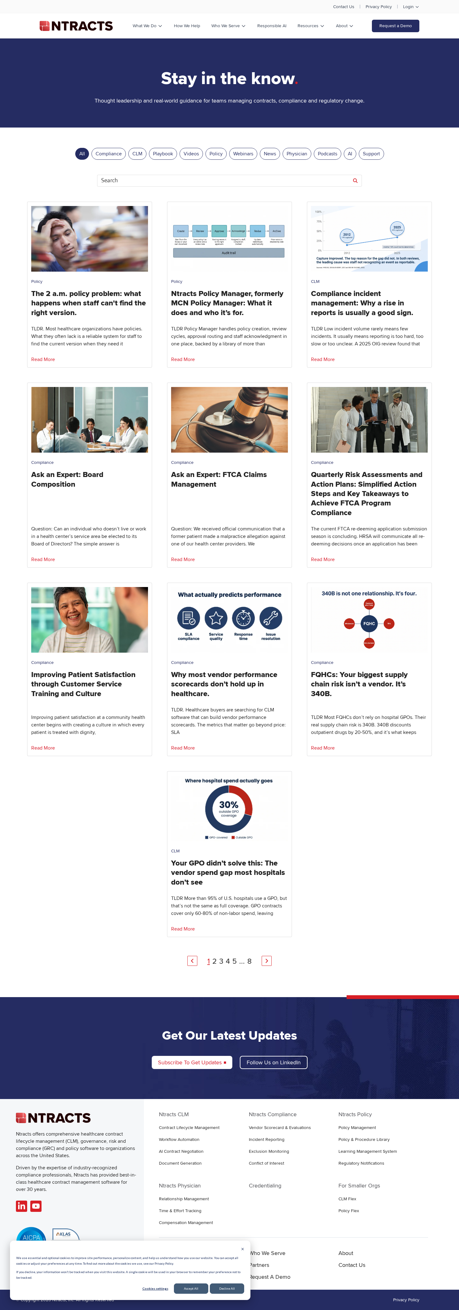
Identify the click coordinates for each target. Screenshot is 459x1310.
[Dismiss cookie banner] (242, 1249)
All (82, 154)
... (242, 961)
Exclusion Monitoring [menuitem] (269, 1151)
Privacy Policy (379, 6)
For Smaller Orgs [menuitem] (359, 1185)
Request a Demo (395, 25)
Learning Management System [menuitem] (367, 1151)
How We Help (187, 25)
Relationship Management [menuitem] (184, 1199)
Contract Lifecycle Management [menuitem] (189, 1127)
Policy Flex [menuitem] (348, 1210)
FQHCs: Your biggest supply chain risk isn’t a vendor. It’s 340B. (359, 684)
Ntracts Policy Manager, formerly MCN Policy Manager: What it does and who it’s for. (227, 303)
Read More (43, 359)
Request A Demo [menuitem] (269, 1276)
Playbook (163, 154)
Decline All (227, 1288)
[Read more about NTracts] (21, 1206)
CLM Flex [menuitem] (347, 1199)
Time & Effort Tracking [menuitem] (180, 1210)
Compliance (109, 154)
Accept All (191, 1288)
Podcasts (327, 154)
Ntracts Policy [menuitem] (355, 1114)
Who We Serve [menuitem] (267, 1253)
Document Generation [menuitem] (180, 1163)
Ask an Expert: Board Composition (67, 479)
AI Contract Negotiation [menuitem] (181, 1151)
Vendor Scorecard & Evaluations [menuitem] (280, 1127)
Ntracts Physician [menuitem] (180, 1185)
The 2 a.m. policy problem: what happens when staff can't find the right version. (88, 303)
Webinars (243, 154)
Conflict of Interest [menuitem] (266, 1163)
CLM (137, 154)
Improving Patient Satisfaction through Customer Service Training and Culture (83, 684)
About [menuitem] (345, 1253)
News (270, 154)
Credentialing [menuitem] (265, 1185)
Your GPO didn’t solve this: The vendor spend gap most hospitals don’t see (228, 873)
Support (371, 154)
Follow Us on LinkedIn (274, 1062)
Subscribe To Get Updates (190, 1062)
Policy (216, 154)
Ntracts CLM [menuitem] (174, 1114)
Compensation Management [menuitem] (186, 1222)
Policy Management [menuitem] (357, 1127)
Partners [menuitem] (259, 1265)
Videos (191, 154)
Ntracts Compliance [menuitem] (273, 1114)
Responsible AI (271, 25)
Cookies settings (155, 1288)
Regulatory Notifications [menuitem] (361, 1163)
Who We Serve (225, 25)
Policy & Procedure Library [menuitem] (364, 1139)
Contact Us (343, 6)
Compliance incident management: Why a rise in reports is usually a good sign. (362, 303)
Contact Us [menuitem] (351, 1265)
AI (350, 154)
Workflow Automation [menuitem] (179, 1139)
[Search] (355, 180)
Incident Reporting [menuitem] (266, 1139)
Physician (297, 154)
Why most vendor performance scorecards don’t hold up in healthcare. (224, 684)
